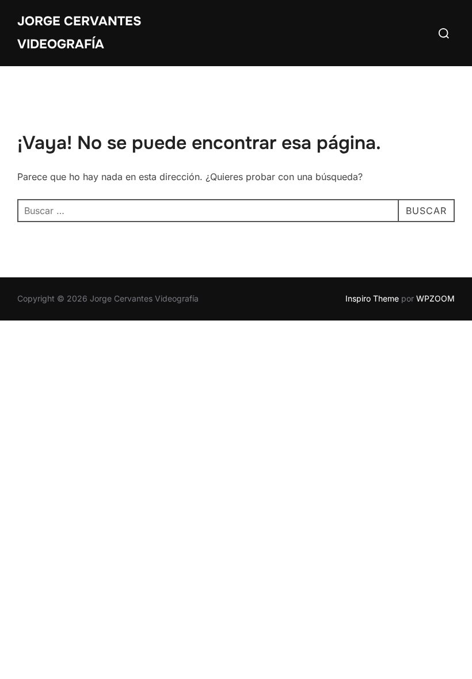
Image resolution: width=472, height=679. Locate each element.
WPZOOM (435, 298)
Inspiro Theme (372, 298)
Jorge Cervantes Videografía (79, 32)
